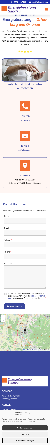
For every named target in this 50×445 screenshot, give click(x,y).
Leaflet (27, 350)
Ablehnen (25, 434)
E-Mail (7, 228)
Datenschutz (20, 421)
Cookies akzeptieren (25, 428)
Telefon (8, 240)
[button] (46, 9)
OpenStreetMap (37, 350)
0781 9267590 (25, 120)
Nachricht (8, 264)
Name (7, 216)
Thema (7, 252)
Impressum (31, 421)
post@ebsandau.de (25, 150)
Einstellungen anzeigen (25, 441)
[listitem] (20, 2)
